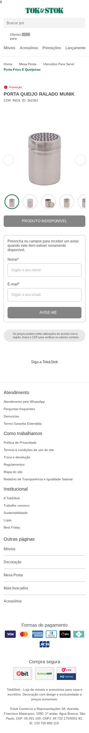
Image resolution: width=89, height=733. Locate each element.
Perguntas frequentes (19, 409)
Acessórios (29, 48)
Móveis (9, 48)
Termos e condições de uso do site (29, 450)
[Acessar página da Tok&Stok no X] (63, 371)
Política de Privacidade (20, 442)
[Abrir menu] (15, 10)
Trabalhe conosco (16, 505)
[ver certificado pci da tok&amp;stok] (66, 673)
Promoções (51, 48)
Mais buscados (16, 588)
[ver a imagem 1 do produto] (12, 201)
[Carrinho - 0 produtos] (82, 10)
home (8, 64)
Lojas (7, 520)
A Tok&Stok (12, 498)
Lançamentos (76, 48)
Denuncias (11, 416)
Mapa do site (13, 472)
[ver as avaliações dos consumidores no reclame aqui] (44, 673)
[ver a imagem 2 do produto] (30, 201)
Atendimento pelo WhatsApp (24, 401)
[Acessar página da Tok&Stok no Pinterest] (51, 371)
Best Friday (12, 527)
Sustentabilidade (16, 513)
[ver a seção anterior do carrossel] (80, 160)
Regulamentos (14, 464)
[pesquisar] (80, 23)
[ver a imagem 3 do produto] (48, 201)
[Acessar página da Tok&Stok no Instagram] (38, 371)
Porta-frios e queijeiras (22, 69)
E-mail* (13, 284)
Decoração (12, 562)
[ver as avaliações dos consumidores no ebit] (22, 673)
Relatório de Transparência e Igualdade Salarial (38, 479)
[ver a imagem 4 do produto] (66, 201)
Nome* (13, 259)
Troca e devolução (17, 457)
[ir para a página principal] (44, 10)
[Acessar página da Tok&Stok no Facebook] (25, 371)
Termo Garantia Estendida (23, 423)
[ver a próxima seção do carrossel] (8, 160)
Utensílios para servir (58, 64)
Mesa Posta (27, 64)
